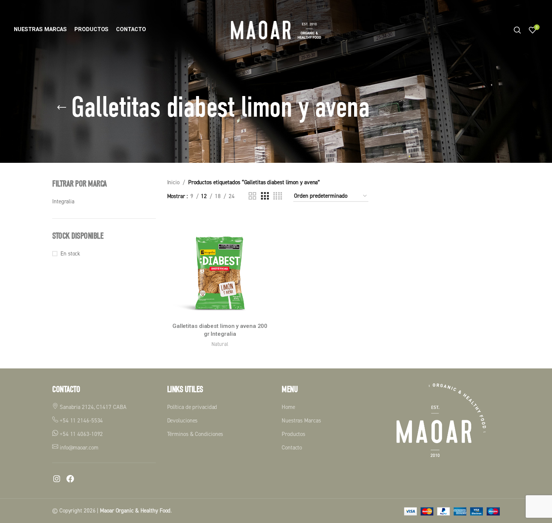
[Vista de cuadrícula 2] (252, 196)
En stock (70, 253)
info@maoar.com (78, 447)
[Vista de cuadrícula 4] (277, 196)
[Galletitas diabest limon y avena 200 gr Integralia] (220, 266)
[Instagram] (56, 478)
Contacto (292, 447)
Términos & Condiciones (195, 433)
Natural (219, 344)
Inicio (173, 182)
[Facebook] (70, 478)
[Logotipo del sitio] (276, 29)
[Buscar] (517, 30)
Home (288, 406)
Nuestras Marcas (301, 420)
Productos (293, 433)
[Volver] (61, 107)
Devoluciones (182, 420)
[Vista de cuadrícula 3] (264, 196)
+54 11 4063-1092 (80, 433)
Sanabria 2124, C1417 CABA (92, 406)
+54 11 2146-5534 (80, 420)
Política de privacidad (192, 406)
